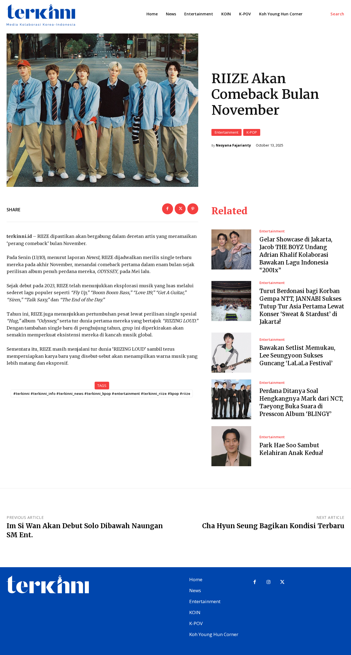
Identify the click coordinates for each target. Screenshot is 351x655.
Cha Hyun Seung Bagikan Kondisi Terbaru (273, 526)
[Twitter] (180, 208)
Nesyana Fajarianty (233, 145)
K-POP (252, 132)
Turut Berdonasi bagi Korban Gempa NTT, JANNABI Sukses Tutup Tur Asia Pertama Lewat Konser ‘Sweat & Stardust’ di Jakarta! (301, 306)
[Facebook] (167, 208)
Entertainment (226, 132)
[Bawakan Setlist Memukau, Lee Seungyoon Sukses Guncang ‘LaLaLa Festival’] (231, 353)
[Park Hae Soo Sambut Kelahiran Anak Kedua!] (231, 446)
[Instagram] (268, 582)
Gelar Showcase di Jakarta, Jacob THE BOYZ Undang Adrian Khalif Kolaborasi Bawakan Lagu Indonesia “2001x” (295, 255)
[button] (337, 14)
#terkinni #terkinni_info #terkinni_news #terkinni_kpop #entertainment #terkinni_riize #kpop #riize (101, 393)
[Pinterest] (192, 208)
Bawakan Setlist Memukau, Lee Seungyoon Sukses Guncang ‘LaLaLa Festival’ (297, 355)
